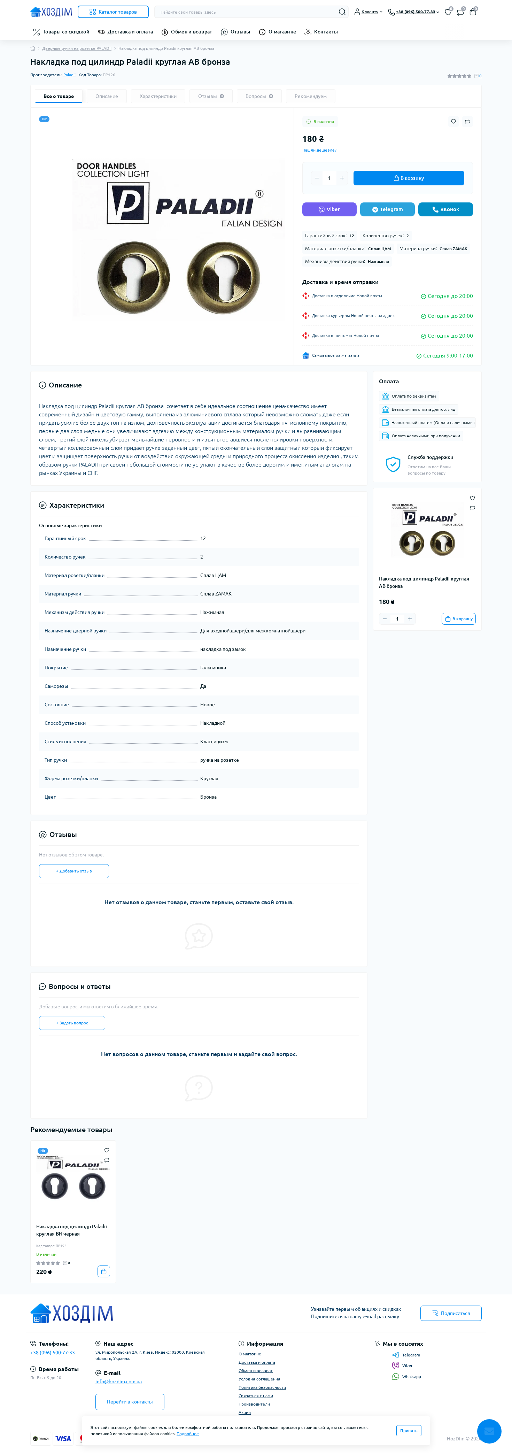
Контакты (326, 31)
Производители (254, 1404)
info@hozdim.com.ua (118, 1381)
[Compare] (106, 1160)
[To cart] (104, 1271)
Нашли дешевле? (319, 150)
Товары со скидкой (66, 31)
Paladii (69, 74)
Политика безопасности (262, 1387)
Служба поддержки (430, 457)
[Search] (342, 11)
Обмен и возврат (191, 31)
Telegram (391, 209)
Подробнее (188, 1433)
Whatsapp (411, 1376)
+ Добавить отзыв (74, 871)
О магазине (282, 31)
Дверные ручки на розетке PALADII (76, 48)
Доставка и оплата (130, 31)
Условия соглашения (259, 1379)
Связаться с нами (256, 1395)
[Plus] (342, 178)
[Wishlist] (106, 1150)
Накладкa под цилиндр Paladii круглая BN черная (71, 1230)
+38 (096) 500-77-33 (52, 1352)
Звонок (450, 209)
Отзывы (240, 31)
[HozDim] (141, 1313)
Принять (409, 1430)
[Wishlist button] (453, 121)
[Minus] (317, 178)
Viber (333, 209)
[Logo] (51, 12)
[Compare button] (467, 121)
